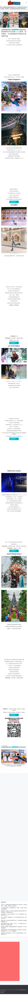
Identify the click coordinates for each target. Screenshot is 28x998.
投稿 (2, 745)
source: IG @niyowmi (14, 253)
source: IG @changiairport (14, 588)
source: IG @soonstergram (14, 622)
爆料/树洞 (6, 745)
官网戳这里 (13, 201)
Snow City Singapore (17, 436)
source (14, 492)
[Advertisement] (14, 60)
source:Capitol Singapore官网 (14, 112)
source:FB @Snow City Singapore (14, 363)
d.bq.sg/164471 (15, 29)
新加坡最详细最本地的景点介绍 (10, 7)
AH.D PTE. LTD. (9, 989)
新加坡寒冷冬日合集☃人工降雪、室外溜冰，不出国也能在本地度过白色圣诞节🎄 (13, 34)
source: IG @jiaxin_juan (14, 146)
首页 (1, 7)
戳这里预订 (13, 438)
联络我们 (2, 992)
